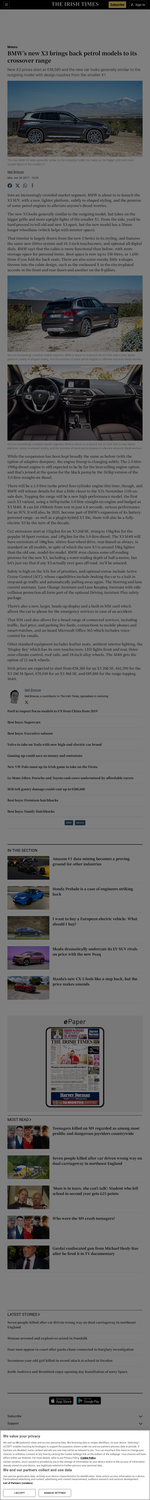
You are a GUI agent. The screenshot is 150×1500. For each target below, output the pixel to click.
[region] (75, 1465)
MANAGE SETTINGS (55, 1493)
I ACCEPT (19, 1493)
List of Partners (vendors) (18, 1483)
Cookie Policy (88, 1457)
